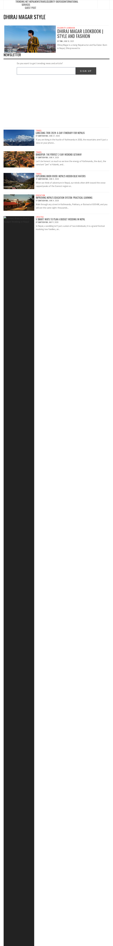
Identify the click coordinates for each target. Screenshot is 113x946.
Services (26, 4)
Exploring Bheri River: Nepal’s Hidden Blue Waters (60, 176)
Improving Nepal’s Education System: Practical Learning (64, 197)
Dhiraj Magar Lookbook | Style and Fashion (80, 33)
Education (40, 195)
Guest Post (30, 8)
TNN (61, 41)
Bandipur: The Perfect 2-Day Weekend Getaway (59, 154)
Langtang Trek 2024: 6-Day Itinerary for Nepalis (60, 133)
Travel (39, 130)
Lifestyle (40, 217)
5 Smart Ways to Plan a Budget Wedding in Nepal (60, 219)
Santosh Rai (43, 136)
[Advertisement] (56, 103)
